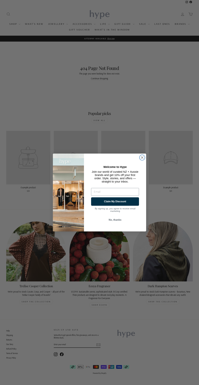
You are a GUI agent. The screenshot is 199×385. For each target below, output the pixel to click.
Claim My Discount (115, 201)
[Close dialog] (142, 157)
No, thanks (115, 220)
